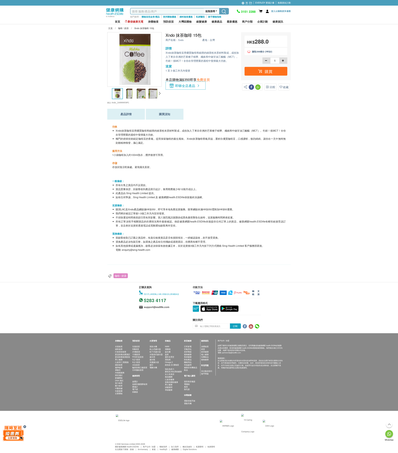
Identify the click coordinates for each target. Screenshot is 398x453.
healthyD (163, 449)
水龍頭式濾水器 (156, 354)
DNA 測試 (119, 380)
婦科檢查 (119, 349)
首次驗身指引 (206, 371)
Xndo (181, 40)
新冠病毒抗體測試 (122, 354)
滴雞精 (168, 349)
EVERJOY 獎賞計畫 (264, 2)
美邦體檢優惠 (169, 16)
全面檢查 (119, 346)
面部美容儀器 (189, 381)
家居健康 (205, 351)
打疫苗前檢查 (120, 351)
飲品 (186, 370)
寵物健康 (188, 354)
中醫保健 (119, 388)
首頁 (117, 21)
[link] (123, 419)
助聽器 (135, 391)
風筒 (186, 386)
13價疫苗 (136, 354)
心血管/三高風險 (122, 362)
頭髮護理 (168, 387)
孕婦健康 (168, 389)
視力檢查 (119, 383)
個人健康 (205, 354)
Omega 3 (169, 362)
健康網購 (175, 449)
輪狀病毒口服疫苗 (139, 367)
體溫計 (135, 386)
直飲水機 (153, 346)
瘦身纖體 (168, 376)
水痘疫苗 (136, 364)
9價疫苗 (135, 349)
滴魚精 (168, 359)
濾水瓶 (152, 359)
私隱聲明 (199, 446)
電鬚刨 (187, 384)
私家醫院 (200, 16)
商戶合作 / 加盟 (149, 446)
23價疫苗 (136, 351)
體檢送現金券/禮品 (151, 16)
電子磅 (135, 389)
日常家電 (188, 346)
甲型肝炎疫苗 (137, 356)
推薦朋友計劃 (284, 2)
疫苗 (203, 349)
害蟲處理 (188, 364)
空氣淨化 (188, 349)
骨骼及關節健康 (171, 382)
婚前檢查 (119, 364)
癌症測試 (119, 375)
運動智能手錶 (189, 400)
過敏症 (118, 370)
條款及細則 (187, 446)
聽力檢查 (119, 385)
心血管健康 (169, 379)
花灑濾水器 (154, 362)
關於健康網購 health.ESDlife (127, 446)
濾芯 (151, 364)
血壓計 (135, 381)
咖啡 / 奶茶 (121, 276)
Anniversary (143, 449)
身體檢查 (205, 346)
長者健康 (188, 356)
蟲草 (167, 354)
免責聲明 (211, 446)
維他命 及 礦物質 (172, 364)
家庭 (154, 449)
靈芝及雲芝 (169, 356)
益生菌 (168, 351)
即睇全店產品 (185, 85)
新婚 (132, 449)
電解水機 (153, 367)
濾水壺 (152, 356)
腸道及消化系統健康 (173, 371)
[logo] (115, 17)
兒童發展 (119, 391)
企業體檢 (119, 393)
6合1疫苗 (136, 362)
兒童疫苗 (136, 346)
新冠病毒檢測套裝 (122, 356)
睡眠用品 (188, 362)
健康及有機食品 (190, 367)
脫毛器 (187, 389)
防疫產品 (188, 359)
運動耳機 (188, 403)
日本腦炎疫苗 (137, 370)
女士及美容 (169, 374)
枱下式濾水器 (155, 351)
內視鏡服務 (119, 372)
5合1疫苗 (136, 359)
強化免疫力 (169, 369)
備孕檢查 (119, 367)
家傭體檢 (119, 377)
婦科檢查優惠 (186, 16)
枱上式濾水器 (155, 349)
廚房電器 (188, 351)
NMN (167, 346)
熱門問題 (205, 373)
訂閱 (235, 326)
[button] (159, 93)
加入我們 (174, 446)
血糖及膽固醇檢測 (139, 384)
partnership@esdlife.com (231, 352)
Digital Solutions (190, 449)
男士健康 (119, 359)
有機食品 (205, 356)
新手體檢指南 (214, 16)
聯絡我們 (163, 446)
